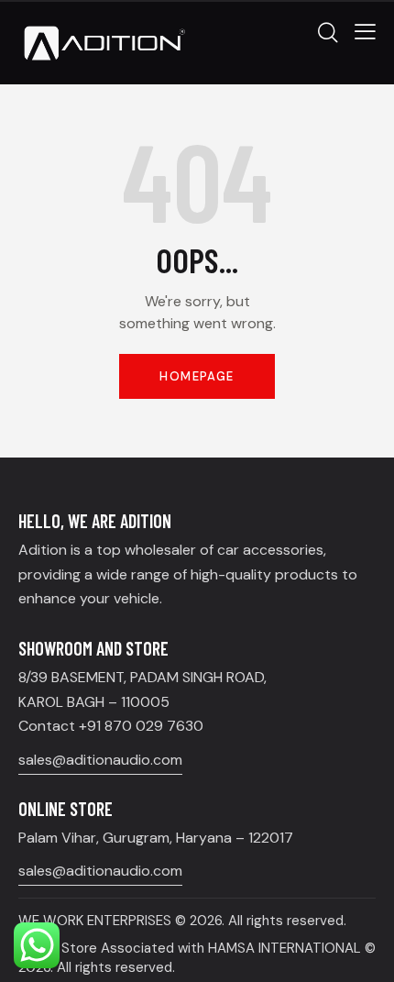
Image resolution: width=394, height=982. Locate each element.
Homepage (196, 376)
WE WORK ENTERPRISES (94, 920)
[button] (365, 31)
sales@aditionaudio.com (100, 759)
